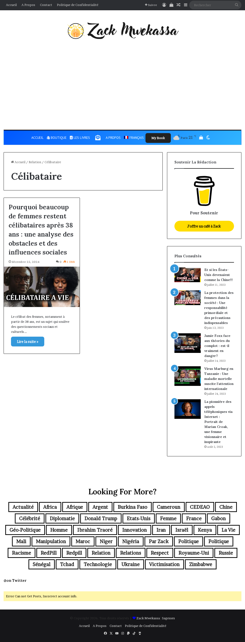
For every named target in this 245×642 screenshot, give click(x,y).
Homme (59, 530)
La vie (228, 530)
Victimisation (164, 564)
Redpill (74, 553)
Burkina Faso (132, 507)
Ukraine (131, 564)
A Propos (28, 5)
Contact (46, 5)
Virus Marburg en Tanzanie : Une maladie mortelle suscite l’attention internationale (219, 379)
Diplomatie (62, 518)
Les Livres (81, 137)
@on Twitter (15, 580)
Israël (181, 530)
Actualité (23, 507)
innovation (134, 530)
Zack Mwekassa (148, 618)
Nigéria (130, 541)
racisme (21, 553)
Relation (35, 162)
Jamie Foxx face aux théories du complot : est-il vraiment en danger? (217, 346)
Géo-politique (25, 530)
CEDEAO (200, 507)
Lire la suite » (27, 342)
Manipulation (51, 541)
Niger (106, 541)
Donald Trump (100, 518)
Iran (161, 530)
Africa (50, 507)
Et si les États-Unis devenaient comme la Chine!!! (218, 275)
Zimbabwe (200, 564)
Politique (188, 541)
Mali (21, 541)
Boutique (58, 137)
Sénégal (41, 564)
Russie (226, 553)
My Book (158, 138)
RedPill (49, 553)
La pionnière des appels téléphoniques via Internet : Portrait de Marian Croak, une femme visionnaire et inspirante (218, 421)
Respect (160, 553)
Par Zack (159, 541)
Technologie (98, 564)
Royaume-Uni (193, 553)
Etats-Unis (138, 518)
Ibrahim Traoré (95, 530)
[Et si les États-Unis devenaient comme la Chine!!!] (187, 274)
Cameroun (168, 507)
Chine (226, 507)
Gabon (218, 518)
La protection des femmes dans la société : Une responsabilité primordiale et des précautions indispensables (219, 308)
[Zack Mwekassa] (122, 30)
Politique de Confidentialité (77, 5)
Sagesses (168, 618)
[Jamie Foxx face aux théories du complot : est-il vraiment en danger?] (187, 343)
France (194, 518)
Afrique (75, 507)
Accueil (11, 5)
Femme (168, 518)
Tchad (67, 564)
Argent (100, 507)
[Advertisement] (122, 84)
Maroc (83, 541)
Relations (130, 553)
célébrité (29, 518)
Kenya (205, 530)
